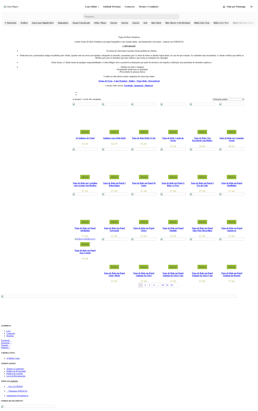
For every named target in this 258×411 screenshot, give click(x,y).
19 (167, 285)
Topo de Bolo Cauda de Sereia (173, 139)
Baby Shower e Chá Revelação (177, 23)
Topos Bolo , (142, 81)
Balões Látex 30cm (221, 23)
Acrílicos (24, 23)
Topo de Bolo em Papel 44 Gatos (143, 184)
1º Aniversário (10, 23)
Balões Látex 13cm (201, 23)
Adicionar (85, 132)
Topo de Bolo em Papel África (143, 229)
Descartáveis (154, 81)
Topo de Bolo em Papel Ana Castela (85, 251)
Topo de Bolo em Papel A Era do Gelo (202, 184)
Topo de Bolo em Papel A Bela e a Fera (173, 184)
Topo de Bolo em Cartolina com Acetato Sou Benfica (85, 184)
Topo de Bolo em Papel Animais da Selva (143, 274)
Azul (145, 23)
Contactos (130, 6)
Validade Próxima (112, 6)
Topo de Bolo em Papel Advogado (114, 229)
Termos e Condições (149, 6)
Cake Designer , (121, 81)
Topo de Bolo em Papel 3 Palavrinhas (114, 184)
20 (172, 285)
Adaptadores (63, 23)
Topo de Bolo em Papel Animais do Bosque (231, 274)
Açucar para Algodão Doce (42, 23)
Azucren (113, 23)
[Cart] (251, 7)
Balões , (133, 81)
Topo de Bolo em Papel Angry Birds (114, 274)
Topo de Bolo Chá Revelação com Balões (202, 139)
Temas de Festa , (106, 81)
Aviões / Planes (100, 23)
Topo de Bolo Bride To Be (143, 138)
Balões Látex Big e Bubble (243, 23)
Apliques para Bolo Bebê (114, 138)
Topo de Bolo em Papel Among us (231, 229)
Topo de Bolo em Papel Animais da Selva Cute (172, 274)
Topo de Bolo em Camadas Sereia (231, 139)
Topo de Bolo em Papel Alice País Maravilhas (202, 229)
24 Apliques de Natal (85, 138)
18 (163, 285)
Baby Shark (156, 23)
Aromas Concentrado (81, 23)
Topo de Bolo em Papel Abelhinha (231, 184)
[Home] (11, 7)
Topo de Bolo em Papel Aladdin (172, 229)
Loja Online (91, 6)
